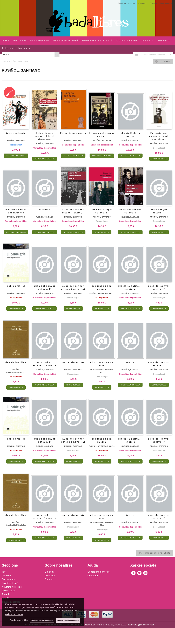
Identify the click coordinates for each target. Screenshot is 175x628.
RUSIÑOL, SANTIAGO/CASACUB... (16, 371)
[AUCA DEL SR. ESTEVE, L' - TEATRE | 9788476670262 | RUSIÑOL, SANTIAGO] (44, 337)
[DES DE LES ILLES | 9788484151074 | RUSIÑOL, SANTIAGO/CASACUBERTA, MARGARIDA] (16, 337)
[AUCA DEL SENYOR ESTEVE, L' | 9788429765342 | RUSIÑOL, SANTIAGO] (102, 184)
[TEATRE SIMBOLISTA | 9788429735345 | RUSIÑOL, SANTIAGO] (73, 337)
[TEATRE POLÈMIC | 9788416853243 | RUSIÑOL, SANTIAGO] (16, 107)
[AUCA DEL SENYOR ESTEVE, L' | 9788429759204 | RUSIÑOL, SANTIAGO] (44, 260)
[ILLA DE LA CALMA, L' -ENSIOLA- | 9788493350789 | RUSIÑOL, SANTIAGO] (130, 260)
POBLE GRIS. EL (16, 286)
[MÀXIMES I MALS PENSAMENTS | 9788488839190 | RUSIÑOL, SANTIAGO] (16, 184)
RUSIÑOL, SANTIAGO (16, 140)
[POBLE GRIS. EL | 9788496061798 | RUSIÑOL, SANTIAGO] (16, 260)
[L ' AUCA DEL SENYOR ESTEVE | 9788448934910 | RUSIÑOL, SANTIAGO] (102, 107)
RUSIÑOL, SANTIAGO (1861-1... (102, 293)
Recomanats (39, 40)
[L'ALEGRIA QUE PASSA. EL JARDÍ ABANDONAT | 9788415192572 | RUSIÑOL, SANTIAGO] (159, 107)
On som (153, 3)
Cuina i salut (127, 40)
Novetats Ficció (65, 40)
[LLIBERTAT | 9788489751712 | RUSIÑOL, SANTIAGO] (44, 184)
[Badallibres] (87, 21)
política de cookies (14, 614)
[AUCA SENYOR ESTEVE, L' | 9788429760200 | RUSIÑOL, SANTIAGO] (159, 184)
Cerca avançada (68, 54)
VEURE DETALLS (159, 159)
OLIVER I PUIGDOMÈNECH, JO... (101, 371)
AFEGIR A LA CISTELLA (16, 156)
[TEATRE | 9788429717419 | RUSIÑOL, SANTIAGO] (130, 337)
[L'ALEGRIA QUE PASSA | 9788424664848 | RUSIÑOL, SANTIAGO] (73, 107)
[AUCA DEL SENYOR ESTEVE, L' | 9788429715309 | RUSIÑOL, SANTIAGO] (159, 337)
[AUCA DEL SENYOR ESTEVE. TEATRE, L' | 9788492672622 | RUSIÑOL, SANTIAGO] (73, 184)
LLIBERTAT (44, 209)
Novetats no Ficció (97, 40)
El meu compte (166, 3)
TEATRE (130, 362)
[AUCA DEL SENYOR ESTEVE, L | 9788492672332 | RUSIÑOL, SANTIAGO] (130, 184)
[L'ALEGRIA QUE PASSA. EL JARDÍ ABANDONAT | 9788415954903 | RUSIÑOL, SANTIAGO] (44, 107)
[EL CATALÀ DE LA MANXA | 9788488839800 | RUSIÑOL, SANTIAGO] (130, 107)
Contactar (142, 3)
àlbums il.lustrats (16, 48)
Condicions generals (126, 3)
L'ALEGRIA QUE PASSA (73, 133)
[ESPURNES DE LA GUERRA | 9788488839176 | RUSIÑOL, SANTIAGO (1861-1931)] (102, 260)
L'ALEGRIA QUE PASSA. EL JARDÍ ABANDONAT (44, 136)
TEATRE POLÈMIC (16, 133)
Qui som (19, 40)
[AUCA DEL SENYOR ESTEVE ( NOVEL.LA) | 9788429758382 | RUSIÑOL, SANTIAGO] (73, 260)
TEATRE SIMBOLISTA (73, 362)
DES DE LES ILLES (15, 362)
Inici (5, 40)
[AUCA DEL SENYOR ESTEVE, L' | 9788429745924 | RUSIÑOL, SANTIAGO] (159, 260)
